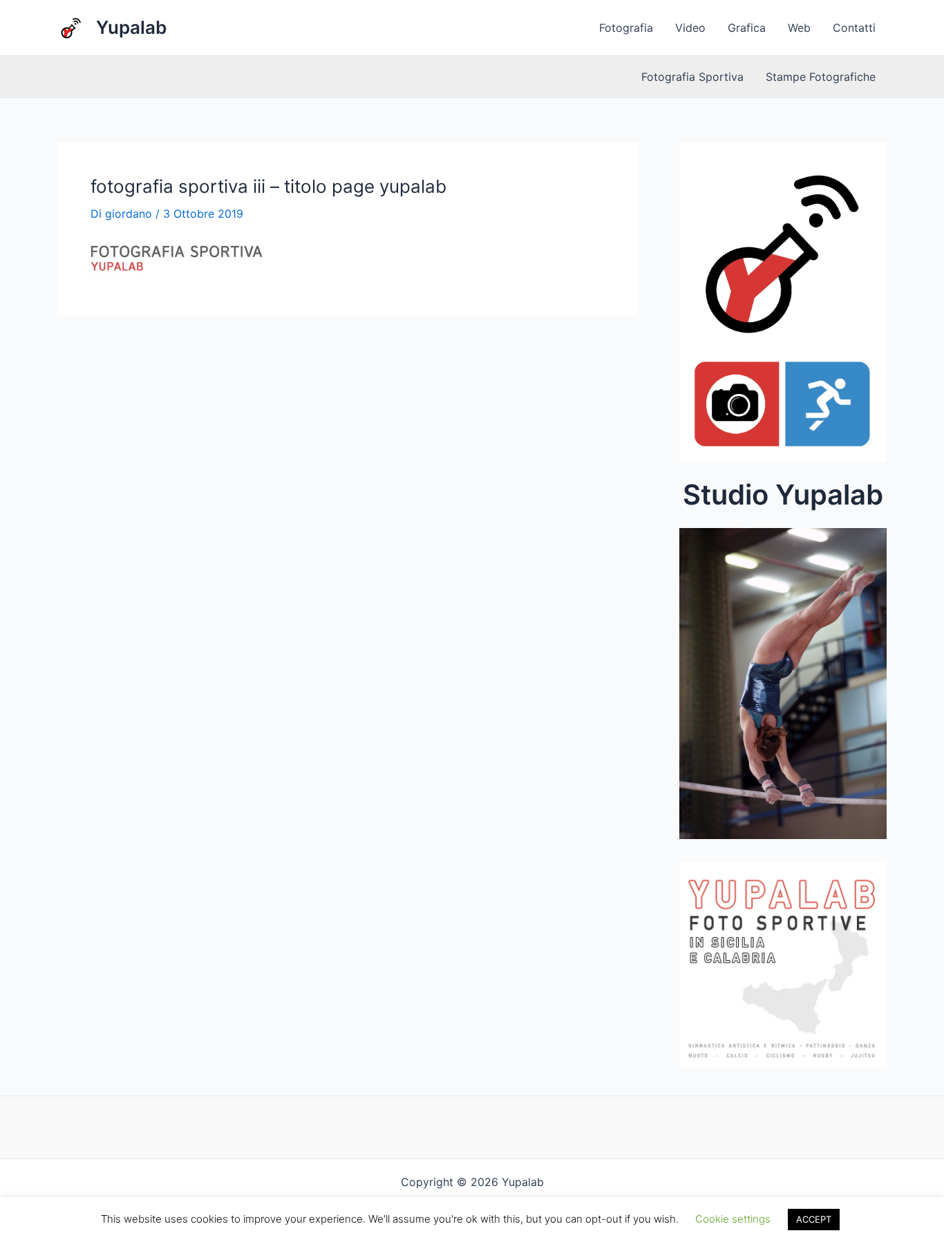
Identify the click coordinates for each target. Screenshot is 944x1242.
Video (690, 28)
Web (799, 28)
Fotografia (626, 28)
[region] (783, 687)
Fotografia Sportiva (692, 77)
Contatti (854, 28)
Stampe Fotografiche (821, 77)
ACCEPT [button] (813, 1219)
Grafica (747, 28)
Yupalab (131, 27)
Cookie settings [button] (733, 1218)
